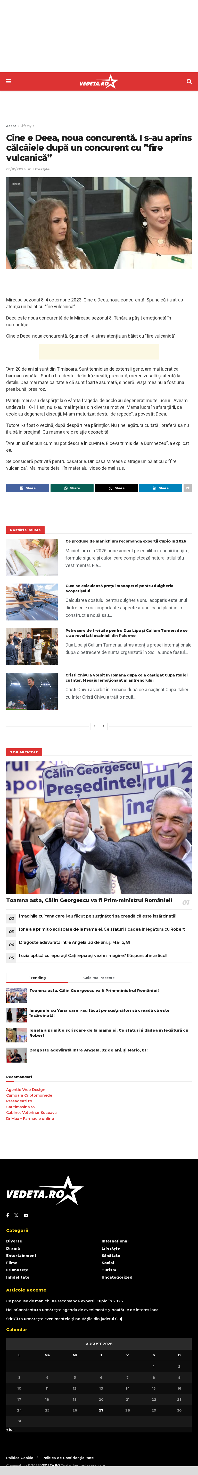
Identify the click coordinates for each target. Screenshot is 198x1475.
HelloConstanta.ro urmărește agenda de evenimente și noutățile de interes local (83, 1309)
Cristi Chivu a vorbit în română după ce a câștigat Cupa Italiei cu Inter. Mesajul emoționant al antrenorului (126, 678)
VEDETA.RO (50, 1465)
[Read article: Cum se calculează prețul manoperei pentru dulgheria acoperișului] (32, 602)
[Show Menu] (8, 81)
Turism (109, 1270)
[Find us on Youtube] (26, 1216)
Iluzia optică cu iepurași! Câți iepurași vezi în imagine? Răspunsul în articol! (93, 955)
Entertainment (21, 1255)
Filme (12, 1263)
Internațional (115, 1241)
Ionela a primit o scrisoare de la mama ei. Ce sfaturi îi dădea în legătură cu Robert (102, 929)
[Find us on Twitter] (16, 1216)
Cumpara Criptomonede (29, 1095)
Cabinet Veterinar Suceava (31, 1112)
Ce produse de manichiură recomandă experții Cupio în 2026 (125, 541)
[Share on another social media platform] (188, 488)
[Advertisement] (99, 36)
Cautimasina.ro (20, 1107)
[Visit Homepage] (99, 81)
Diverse (14, 1241)
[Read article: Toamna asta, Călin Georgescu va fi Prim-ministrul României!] (99, 827)
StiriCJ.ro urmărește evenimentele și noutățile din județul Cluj (64, 1319)
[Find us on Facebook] (7, 1216)
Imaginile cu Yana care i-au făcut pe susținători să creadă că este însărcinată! (97, 916)
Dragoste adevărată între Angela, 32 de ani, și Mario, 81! (75, 942)
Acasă (11, 126)
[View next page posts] (104, 726)
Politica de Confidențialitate (68, 1458)
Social (108, 1263)
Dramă (13, 1248)
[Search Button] (189, 81)
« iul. (10, 1429)
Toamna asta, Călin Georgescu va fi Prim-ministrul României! (89, 900)
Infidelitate (17, 1277)
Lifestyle (27, 126)
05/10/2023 (16, 169)
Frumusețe (17, 1270)
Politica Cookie (19, 1458)
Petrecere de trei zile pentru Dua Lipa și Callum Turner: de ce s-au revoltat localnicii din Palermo (126, 633)
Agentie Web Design (25, 1089)
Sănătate (111, 1255)
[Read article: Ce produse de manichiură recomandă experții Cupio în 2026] (32, 557)
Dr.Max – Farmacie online (30, 1118)
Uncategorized (117, 1277)
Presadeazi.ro (19, 1101)
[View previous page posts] (94, 726)
